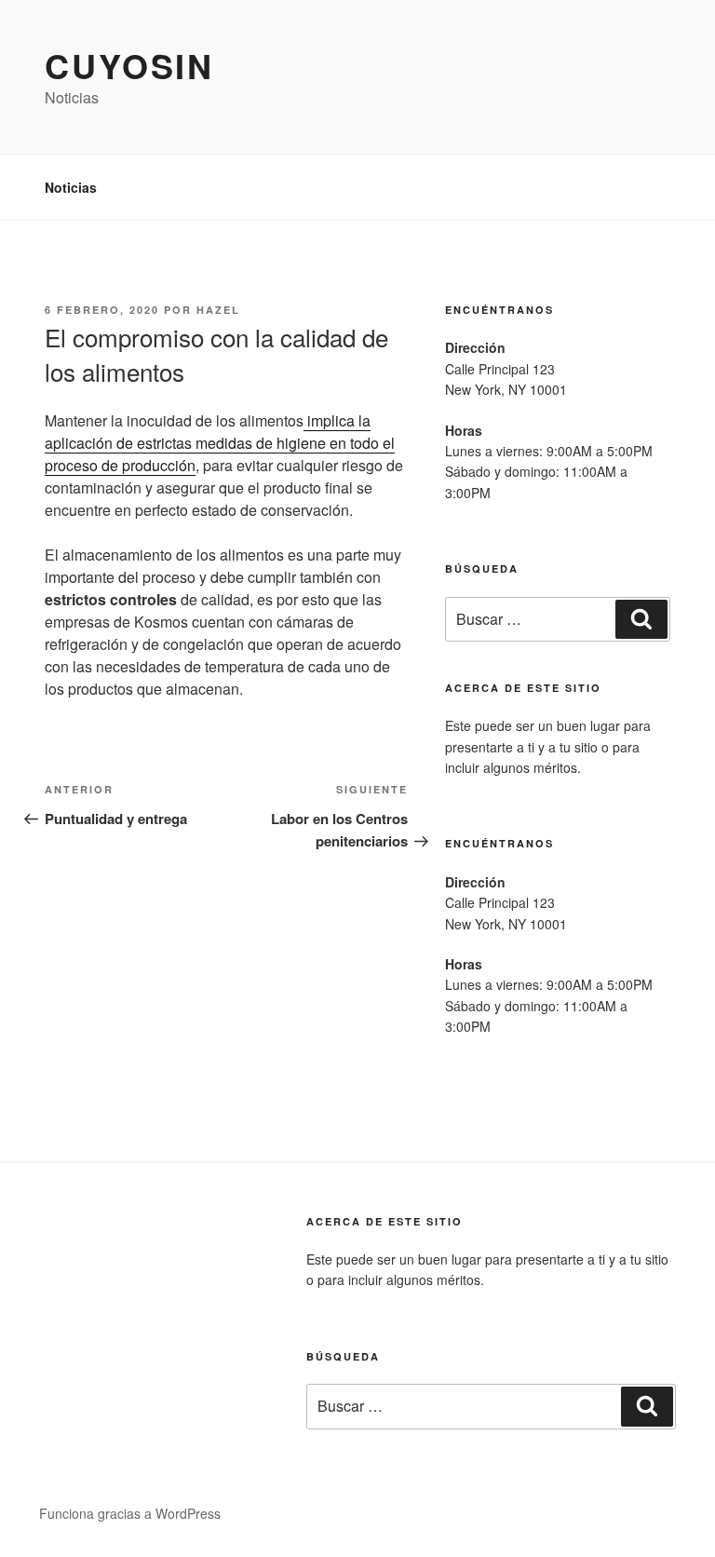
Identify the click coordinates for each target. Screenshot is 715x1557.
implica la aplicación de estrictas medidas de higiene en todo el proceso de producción (220, 443)
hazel (218, 310)
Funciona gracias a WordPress (130, 1513)
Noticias (71, 187)
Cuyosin (129, 65)
